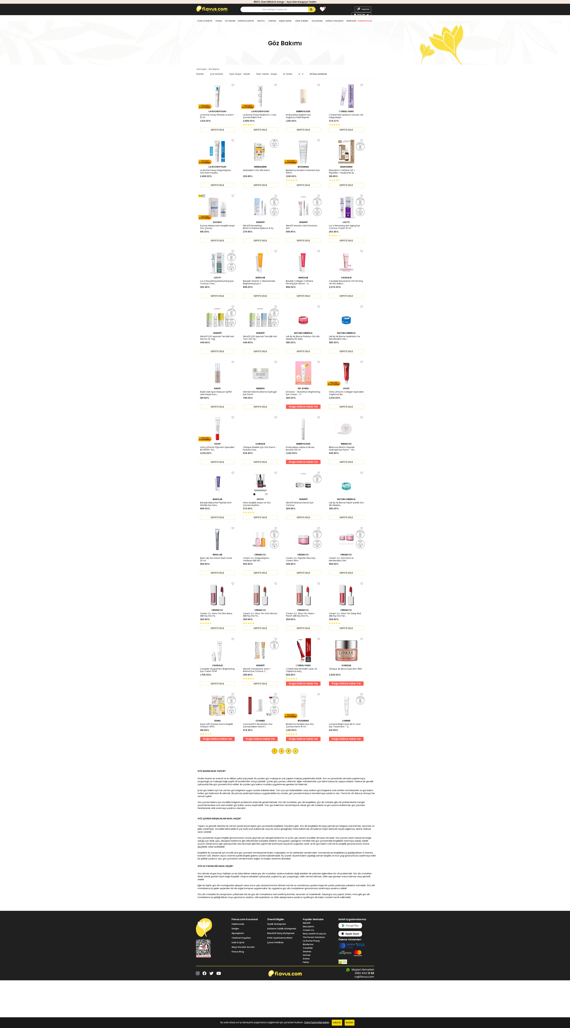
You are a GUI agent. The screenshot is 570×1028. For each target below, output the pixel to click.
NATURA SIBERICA (303, 333)
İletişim (235, 928)
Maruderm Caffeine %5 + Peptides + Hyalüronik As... (342, 171)
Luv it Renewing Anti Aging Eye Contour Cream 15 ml (344, 226)
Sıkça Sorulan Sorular (243, 947)
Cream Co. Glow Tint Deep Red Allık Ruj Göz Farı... (345, 614)
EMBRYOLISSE (303, 111)
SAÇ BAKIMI (317, 20)
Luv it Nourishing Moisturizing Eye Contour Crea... (217, 282)
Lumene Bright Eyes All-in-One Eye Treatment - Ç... (345, 725)
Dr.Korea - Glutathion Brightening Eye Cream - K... (303, 393)
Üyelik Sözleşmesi (276, 924)
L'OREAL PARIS (346, 111)
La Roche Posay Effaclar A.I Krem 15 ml (217, 116)
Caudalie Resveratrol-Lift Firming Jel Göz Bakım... (346, 282)
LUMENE (346, 721)
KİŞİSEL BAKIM (285, 20)
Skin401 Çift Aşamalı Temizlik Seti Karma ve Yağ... (217, 337)
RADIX (217, 388)
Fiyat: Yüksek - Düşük (266, 74)
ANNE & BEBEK (301, 20)
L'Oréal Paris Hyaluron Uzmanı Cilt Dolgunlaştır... (346, 116)
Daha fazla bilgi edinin (316, 1022)
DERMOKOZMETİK (246, 20)
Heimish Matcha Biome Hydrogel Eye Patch (260, 393)
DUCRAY (217, 222)
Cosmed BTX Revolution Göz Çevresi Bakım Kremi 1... (257, 725)
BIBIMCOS (346, 444)
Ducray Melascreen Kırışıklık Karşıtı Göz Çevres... (217, 226)
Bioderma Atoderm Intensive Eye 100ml (303, 171)
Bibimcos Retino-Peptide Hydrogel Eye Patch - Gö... (342, 448)
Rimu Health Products (314, 933)
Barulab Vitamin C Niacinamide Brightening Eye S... (259, 282)
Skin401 (307, 923)
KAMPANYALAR (365, 20)
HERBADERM (260, 167)
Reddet (349, 1022)
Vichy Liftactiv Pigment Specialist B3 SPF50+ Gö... (217, 448)
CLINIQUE (260, 444)
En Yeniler (287, 74)
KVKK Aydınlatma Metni (279, 937)
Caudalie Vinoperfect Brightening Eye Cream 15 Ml (217, 670)
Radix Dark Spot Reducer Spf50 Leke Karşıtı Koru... (216, 393)
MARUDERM (346, 167)
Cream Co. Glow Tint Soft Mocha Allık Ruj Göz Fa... (260, 614)
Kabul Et (337, 1022)
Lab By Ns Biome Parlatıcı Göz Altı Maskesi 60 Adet (303, 337)
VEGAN (218, 20)
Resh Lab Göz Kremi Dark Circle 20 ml (216, 559)
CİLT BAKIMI (230, 20)
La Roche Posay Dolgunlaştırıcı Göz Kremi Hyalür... (215, 171)
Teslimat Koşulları (241, 937)
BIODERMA (303, 167)
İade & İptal (238, 942)
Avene (306, 958)
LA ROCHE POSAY (217, 111)
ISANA (217, 721)
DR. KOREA (303, 388)
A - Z (301, 74)
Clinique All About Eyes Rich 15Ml (345, 669)
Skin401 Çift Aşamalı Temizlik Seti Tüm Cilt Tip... (260, 337)
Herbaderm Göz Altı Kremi (256, 170)
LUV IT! (346, 222)
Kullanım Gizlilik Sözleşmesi (281, 928)
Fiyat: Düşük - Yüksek (239, 74)
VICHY (346, 388)
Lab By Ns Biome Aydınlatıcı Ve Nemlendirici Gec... (344, 337)
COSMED (260, 721)
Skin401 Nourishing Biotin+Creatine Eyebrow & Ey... (259, 226)
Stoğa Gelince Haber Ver (303, 406)
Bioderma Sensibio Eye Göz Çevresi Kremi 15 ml (300, 725)
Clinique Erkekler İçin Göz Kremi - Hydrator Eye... (260, 448)
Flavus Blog (238, 951)
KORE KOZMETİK (204, 20)
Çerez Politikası (275, 942)
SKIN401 (260, 222)
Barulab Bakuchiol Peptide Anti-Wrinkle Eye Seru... (216, 503)
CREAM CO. (260, 555)
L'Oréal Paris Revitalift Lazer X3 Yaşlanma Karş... (301, 670)
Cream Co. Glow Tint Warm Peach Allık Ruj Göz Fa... (300, 614)
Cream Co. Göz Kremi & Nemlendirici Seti (341, 559)
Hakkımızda (238, 924)
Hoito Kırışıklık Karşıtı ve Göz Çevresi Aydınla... (257, 503)
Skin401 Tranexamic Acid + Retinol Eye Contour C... (256, 670)
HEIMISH (260, 388)
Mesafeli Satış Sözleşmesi (280, 933)
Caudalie (308, 947)
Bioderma (308, 944)
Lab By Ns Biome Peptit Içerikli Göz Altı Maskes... (346, 503)
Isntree (306, 955)
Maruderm (308, 926)
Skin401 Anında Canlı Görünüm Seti (301, 226)
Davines (307, 951)
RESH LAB (217, 555)
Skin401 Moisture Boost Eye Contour (299, 503)
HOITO (260, 499)
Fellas (306, 962)
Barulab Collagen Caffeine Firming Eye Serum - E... (299, 282)
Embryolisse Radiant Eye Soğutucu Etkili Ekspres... (298, 116)
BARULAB (260, 278)
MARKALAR (351, 20)
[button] (249, 124)
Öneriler (200, 74)
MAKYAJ (261, 20)
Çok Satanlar (216, 74)
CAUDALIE (346, 278)
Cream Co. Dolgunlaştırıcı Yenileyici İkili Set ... (256, 559)
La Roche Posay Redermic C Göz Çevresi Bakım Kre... (259, 116)
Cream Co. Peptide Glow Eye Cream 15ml (300, 559)
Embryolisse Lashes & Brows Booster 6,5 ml (300, 448)
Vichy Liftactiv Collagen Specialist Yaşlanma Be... (346, 393)
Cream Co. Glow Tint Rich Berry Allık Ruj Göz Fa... (216, 614)
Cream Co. (308, 930)
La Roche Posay (311, 940)
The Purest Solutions (314, 937)
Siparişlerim (238, 933)
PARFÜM (272, 20)
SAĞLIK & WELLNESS (334, 20)
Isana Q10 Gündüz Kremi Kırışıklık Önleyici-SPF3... (216, 725)
